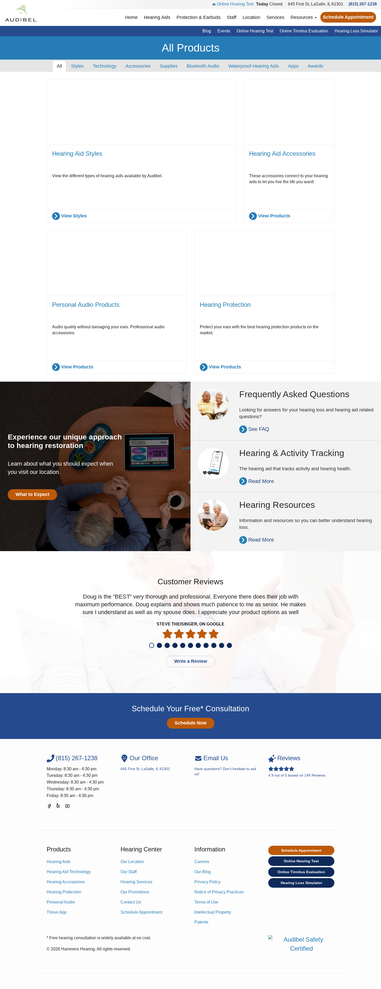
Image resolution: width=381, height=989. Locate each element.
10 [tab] (221, 645)
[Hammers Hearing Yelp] (58, 806)
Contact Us (131, 902)
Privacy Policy (207, 882)
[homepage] (20, 13)
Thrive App (57, 912)
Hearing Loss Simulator (356, 31)
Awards (315, 66)
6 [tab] (190, 645)
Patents (201, 922)
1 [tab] (151, 645)
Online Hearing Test (235, 4)
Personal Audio (61, 902)
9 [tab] (213, 645)
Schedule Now (191, 722)
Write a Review (190, 661)
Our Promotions (135, 892)
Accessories (138, 66)
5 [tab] (182, 645)
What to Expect (32, 494)
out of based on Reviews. (297, 766)
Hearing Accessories (66, 882)
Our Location (132, 861)
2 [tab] (159, 645)
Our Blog (202, 872)
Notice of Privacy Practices (219, 892)
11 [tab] (229, 645)
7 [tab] (198, 645)
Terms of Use (206, 902)
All (59, 66)
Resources (302, 17)
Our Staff (129, 872)
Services (275, 17)
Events (223, 31)
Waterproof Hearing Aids (253, 66)
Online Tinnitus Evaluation (304, 31)
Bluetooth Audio (203, 66)
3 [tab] (167, 645)
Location (251, 17)
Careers (201, 861)
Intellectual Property (212, 912)
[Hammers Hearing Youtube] (67, 806)
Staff (231, 17)
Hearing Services (136, 882)
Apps (293, 66)
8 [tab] (206, 645)
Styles (77, 66)
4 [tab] (175, 645)
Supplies (169, 66)
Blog (206, 31)
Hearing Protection (64, 892)
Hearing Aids (157, 17)
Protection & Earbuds (199, 17)
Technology (104, 66)
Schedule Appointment (348, 17)
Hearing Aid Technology (69, 872)
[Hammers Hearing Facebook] (49, 806)
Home (131, 17)
